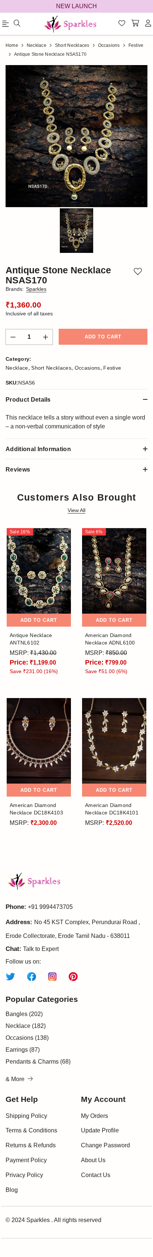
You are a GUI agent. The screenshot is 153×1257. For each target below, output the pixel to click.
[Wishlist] (121, 23)
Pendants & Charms (38, 1061)
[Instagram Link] (52, 976)
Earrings (23, 1050)
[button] (76, 136)
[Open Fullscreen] (139, 200)
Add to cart (103, 337)
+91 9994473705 (50, 907)
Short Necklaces (51, 368)
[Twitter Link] (10, 976)
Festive (112, 368)
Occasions (87, 368)
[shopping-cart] (135, 23)
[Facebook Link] (31, 976)
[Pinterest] (73, 976)
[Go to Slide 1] (76, 230)
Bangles (24, 1014)
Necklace (17, 368)
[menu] (17, 23)
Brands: (26, 289)
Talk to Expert (41, 949)
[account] (148, 23)
